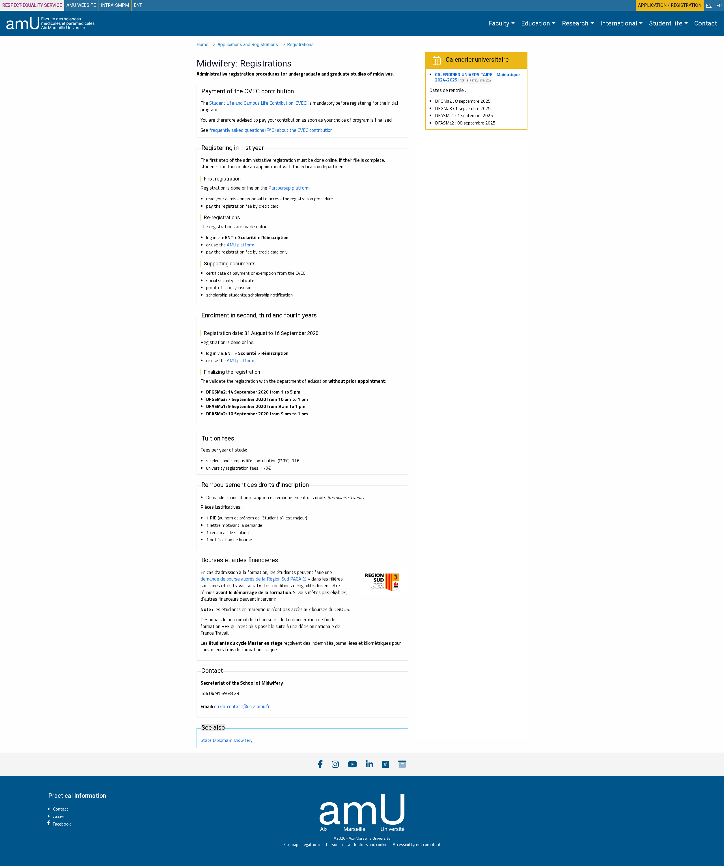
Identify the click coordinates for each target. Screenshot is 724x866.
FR (719, 5)
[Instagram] (335, 764)
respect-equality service (32, 5)
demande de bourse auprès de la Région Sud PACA (251, 579)
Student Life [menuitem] (665, 23)
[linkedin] (369, 764)
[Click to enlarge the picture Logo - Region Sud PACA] (382, 582)
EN (709, 5)
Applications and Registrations (247, 44)
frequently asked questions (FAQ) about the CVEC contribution (271, 130)
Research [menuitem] (575, 23)
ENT (138, 5)
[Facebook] (320, 764)
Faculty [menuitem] (498, 23)
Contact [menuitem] (705, 23)
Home (202, 44)
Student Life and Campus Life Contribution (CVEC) (258, 103)
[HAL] (402, 764)
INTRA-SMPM (115, 5)
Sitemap (290, 844)
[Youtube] (352, 764)
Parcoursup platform (289, 188)
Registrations (300, 44)
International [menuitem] (618, 23)
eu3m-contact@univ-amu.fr (242, 706)
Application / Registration (669, 5)
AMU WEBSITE (81, 5)
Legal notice (312, 844)
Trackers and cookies (371, 844)
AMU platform (240, 244)
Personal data (338, 844)
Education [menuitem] (535, 23)
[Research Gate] (386, 764)
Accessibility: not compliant (417, 844)
